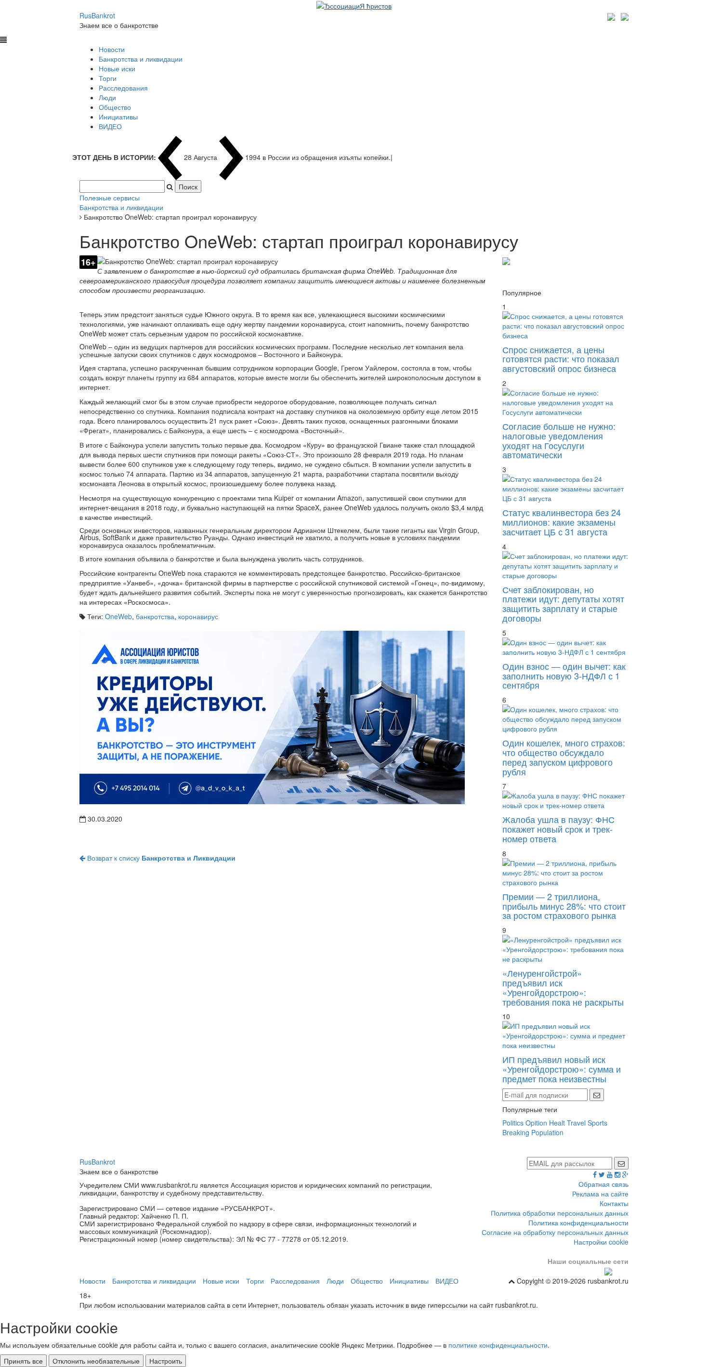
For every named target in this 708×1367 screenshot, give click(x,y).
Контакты (614, 1203)
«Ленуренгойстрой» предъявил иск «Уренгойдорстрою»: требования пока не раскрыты (563, 987)
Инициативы (118, 116)
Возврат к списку (160, 858)
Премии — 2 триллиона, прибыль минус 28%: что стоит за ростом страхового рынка (564, 906)
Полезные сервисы (109, 197)
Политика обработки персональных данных (560, 1213)
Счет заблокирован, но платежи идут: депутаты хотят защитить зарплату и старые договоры (563, 603)
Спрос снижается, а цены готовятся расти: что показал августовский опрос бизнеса (560, 359)
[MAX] (612, 15)
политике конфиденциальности (498, 1345)
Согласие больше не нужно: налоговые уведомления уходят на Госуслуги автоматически (559, 440)
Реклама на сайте (600, 1193)
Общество (115, 107)
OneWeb (118, 616)
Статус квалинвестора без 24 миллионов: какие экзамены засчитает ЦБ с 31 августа (561, 522)
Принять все (23, 1361)
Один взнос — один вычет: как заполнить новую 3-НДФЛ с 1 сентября (564, 675)
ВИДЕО (110, 126)
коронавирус (198, 616)
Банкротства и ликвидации (141, 59)
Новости (112, 49)
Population (547, 1132)
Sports (597, 1123)
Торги (108, 78)
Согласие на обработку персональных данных (555, 1232)
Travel (576, 1123)
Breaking (515, 1132)
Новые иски (117, 68)
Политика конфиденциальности (578, 1222)
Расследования (123, 88)
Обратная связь (603, 1184)
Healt (557, 1123)
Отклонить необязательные (96, 1361)
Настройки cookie (601, 1242)
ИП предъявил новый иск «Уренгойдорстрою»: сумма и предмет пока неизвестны (561, 1069)
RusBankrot (97, 15)
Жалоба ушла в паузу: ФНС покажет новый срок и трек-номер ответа (558, 829)
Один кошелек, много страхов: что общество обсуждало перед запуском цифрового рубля (563, 756)
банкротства (155, 616)
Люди (107, 97)
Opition (536, 1123)
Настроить (165, 1361)
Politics (513, 1123)
